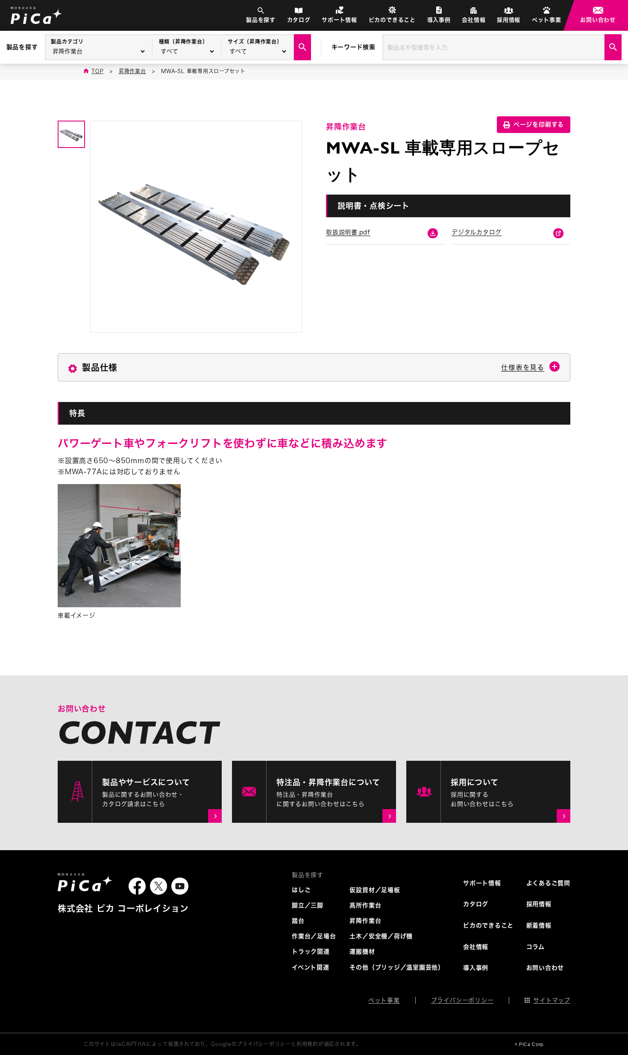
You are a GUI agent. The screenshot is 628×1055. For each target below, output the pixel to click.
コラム (535, 947)
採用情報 (508, 20)
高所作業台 (365, 905)
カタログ (299, 20)
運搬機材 (362, 952)
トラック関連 (311, 952)
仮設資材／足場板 (374, 890)
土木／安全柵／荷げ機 (381, 936)
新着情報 (539, 925)
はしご (301, 890)
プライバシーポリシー (462, 1000)
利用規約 (307, 1043)
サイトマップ (551, 1000)
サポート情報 (339, 20)
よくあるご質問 (548, 883)
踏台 (298, 921)
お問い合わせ (598, 20)
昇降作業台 (365, 921)
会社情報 (473, 20)
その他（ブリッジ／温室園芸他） (396, 967)
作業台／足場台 (314, 936)
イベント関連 (310, 967)
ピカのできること (392, 20)
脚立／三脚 (307, 905)
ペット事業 (546, 20)
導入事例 (439, 20)
